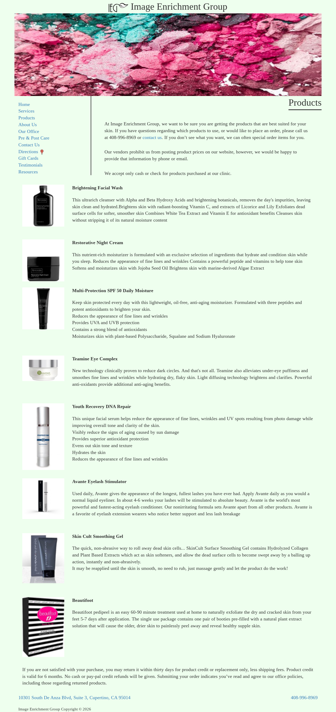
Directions (28, 151)
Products (26, 117)
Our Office (28, 131)
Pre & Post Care (33, 138)
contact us (152, 137)
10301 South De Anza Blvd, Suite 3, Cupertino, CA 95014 (74, 697)
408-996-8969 (304, 697)
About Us (27, 124)
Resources (28, 171)
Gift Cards (28, 158)
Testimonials (30, 165)
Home (24, 104)
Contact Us (29, 144)
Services (26, 111)
